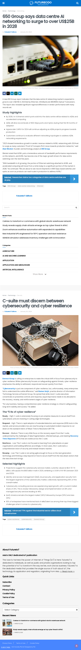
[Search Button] (77, 3)
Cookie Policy (9, 593)
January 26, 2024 (26, 32)
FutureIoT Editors (10, 32)
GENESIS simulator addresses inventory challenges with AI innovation (34, 238)
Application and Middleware (16, 265)
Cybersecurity (9, 388)
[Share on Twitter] (8, 93)
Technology (12, 11)
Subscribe (7, 582)
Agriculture (8, 251)
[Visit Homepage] (40, 3)
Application (8, 260)
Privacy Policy (9, 589)
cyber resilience (13, 519)
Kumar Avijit (43, 391)
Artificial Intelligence (13, 269)
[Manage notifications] (76, 646)
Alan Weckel (8, 149)
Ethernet (40, 186)
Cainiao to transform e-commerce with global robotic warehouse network (37, 221)
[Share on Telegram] (20, 93)
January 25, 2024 (26, 311)
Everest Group (8, 378)
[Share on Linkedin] (12, 93)
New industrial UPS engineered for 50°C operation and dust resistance (34, 233)
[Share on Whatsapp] (16, 93)
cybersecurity (27, 519)
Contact (6, 586)
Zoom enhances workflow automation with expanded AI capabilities (34, 229)
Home (4, 11)
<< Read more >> (67, 571)
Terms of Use (8, 597)
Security (19, 295)
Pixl (34, 647)
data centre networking (26, 186)
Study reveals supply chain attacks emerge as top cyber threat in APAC (35, 225)
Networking (20, 11)
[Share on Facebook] (4, 93)
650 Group (45, 149)
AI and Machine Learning (14, 255)
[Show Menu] (4, 3)
